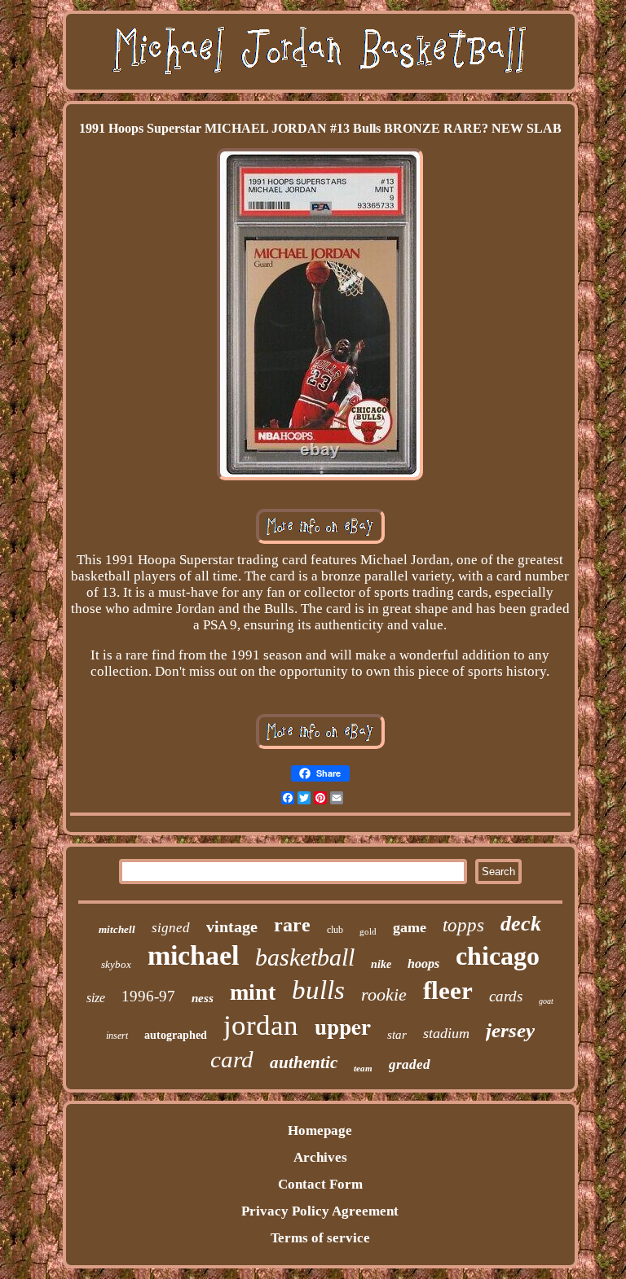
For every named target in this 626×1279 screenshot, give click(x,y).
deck (520, 923)
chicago (498, 955)
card (231, 1059)
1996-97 (148, 996)
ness (203, 998)
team (363, 1068)
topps (463, 925)
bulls (318, 990)
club (335, 929)
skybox (116, 964)
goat (546, 1000)
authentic (303, 1062)
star (397, 1034)
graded (409, 1064)
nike (381, 964)
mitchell (117, 929)
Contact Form (320, 1184)
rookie (384, 994)
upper (343, 1026)
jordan (260, 1025)
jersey (510, 1030)
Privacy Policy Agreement (320, 1211)
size (95, 998)
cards (505, 996)
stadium (446, 1033)
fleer (448, 990)
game (409, 927)
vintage (232, 926)
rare (292, 924)
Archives (320, 1157)
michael (193, 955)
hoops (423, 963)
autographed (175, 1035)
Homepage (320, 1130)
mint (253, 992)
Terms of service (320, 1238)
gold (368, 931)
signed (171, 927)
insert (117, 1035)
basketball (305, 957)
